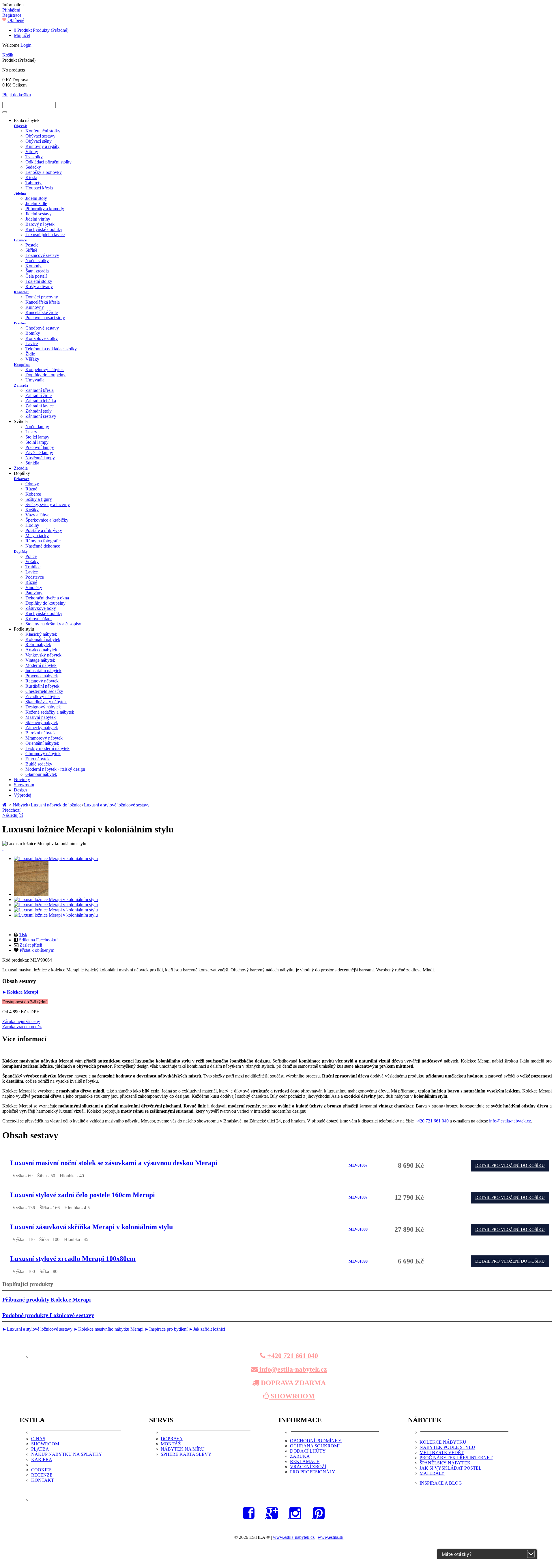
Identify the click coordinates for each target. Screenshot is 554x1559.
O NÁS (38, 1438)
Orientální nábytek (42, 743)
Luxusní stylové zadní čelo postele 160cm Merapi (82, 1195)
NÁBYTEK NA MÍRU (183, 1449)
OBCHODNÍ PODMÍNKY (316, 1440)
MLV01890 (358, 1261)
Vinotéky (33, 587)
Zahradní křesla (39, 390)
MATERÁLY (432, 1473)
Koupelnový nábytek (44, 369)
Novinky (22, 779)
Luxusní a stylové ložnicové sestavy (116, 804)
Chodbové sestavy (42, 328)
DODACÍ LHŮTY (308, 1451)
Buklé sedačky (38, 763)
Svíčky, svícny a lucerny (47, 504)
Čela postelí (36, 276)
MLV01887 (358, 1197)
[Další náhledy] (2, 848)
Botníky (32, 333)
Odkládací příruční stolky (48, 161)
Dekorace (21, 479)
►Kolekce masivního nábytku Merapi (108, 1329)
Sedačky (33, 167)
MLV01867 (358, 1165)
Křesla (31, 177)
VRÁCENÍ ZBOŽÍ (308, 1466)
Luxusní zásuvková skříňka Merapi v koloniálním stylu (91, 1227)
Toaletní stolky (38, 281)
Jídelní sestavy (38, 213)
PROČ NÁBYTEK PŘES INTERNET (456, 1457)
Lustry (31, 431)
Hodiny (32, 525)
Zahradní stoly (38, 411)
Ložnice (20, 240)
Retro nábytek (38, 644)
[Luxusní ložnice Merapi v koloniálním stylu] (56, 858)
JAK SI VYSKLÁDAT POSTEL (451, 1468)
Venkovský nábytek (43, 654)
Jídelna (20, 193)
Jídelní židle (36, 203)
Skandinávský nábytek (46, 701)
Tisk (23, 934)
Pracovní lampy (39, 447)
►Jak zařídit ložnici (207, 1329)
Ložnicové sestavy (42, 255)
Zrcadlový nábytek (42, 696)
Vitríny (31, 151)
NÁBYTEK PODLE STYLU (447, 1447)
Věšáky (32, 359)
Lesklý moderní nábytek (47, 748)
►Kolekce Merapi (20, 992)
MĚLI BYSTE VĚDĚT (442, 1452)
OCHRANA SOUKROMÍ (315, 1445)
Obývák (20, 126)
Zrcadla (21, 468)
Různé (31, 488)
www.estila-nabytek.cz (294, 1537)
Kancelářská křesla (42, 302)
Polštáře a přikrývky (43, 530)
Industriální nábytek (43, 670)
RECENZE (42, 1475)
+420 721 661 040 (432, 1120)
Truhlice (32, 566)
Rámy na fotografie (43, 540)
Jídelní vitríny (37, 219)
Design (20, 789)
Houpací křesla (39, 187)
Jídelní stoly (36, 198)
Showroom (24, 784)
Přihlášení (11, 9)
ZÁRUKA (300, 1456)
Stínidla (32, 462)
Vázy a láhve (37, 514)
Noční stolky (37, 260)
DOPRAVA (172, 1438)
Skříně (31, 250)
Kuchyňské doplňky (43, 229)
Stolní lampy (36, 442)
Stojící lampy (37, 437)
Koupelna (22, 364)
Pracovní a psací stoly (45, 317)
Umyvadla (34, 379)
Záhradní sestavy (40, 416)
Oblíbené (16, 20)
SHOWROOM (292, 1396)
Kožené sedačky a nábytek (49, 712)
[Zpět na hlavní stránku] (5, 804)
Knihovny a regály (42, 146)
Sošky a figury (38, 499)
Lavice (31, 343)
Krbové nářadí (38, 618)
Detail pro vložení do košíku (510, 1165)
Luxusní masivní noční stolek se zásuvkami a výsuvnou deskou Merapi (113, 1163)
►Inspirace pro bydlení (166, 1329)
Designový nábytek (43, 706)
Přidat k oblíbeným (37, 950)
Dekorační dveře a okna (47, 597)
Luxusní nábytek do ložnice (56, 804)
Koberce (33, 494)
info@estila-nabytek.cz (510, 1120)
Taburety (33, 182)
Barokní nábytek (40, 732)
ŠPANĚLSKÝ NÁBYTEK (445, 1462)
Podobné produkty (48, 1315)
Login (25, 45)
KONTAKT (42, 1480)
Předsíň (20, 323)
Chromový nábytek (43, 753)
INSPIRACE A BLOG (441, 1483)
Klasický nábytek (41, 634)
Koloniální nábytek (42, 639)
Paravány (33, 592)
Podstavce (34, 577)
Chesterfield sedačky (44, 691)
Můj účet (22, 35)
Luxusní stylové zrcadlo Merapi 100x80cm (73, 1258)
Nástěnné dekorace (42, 546)
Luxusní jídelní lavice (45, 234)
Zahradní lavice (39, 405)
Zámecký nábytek (41, 727)
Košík (7, 54)
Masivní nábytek (40, 717)
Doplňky (21, 551)
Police (31, 556)
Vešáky (32, 561)
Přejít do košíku (16, 94)
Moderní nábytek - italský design (55, 769)
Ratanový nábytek (42, 680)
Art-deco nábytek (41, 649)
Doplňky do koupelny (45, 374)
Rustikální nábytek (42, 686)
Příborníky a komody (44, 208)
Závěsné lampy (39, 452)
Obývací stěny (38, 141)
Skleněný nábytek (41, 722)
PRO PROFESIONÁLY (312, 1471)
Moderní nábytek (41, 665)
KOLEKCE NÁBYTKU (443, 1442)
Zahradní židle (38, 395)
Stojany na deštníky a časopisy (53, 623)
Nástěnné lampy (40, 457)
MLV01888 (358, 1229)
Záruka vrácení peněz (22, 1026)
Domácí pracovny (41, 296)
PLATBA (40, 1449)
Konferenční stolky (42, 130)
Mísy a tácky (37, 535)
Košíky (32, 509)
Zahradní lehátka (40, 400)
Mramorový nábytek (44, 738)
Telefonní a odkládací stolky (51, 348)
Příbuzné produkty (46, 1299)
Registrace (11, 15)
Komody (33, 265)
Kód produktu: (16, 960)
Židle (30, 353)
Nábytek (20, 804)
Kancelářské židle (41, 312)
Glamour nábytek (41, 774)
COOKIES (41, 1469)
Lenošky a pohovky (43, 172)
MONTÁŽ (171, 1443)
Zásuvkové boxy (40, 608)
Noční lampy (37, 426)
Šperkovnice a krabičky (46, 520)
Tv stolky (34, 156)
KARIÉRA (41, 1459)
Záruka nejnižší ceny (21, 1021)
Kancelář (21, 292)
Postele (31, 244)
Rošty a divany (39, 286)
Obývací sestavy (40, 135)
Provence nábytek (41, 675)
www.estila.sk (330, 1537)
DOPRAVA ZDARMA (292, 1383)
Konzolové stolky (41, 338)
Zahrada (21, 385)
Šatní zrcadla (37, 270)
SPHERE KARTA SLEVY (186, 1454)
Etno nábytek (37, 758)
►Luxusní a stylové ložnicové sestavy (37, 1329)
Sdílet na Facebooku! (38, 939)
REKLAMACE (304, 1461)
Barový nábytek (40, 224)
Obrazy (32, 483)
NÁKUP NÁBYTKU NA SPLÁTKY (66, 1454)
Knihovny (34, 307)
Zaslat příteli (31, 945)
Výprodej (22, 795)
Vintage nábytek (40, 660)
